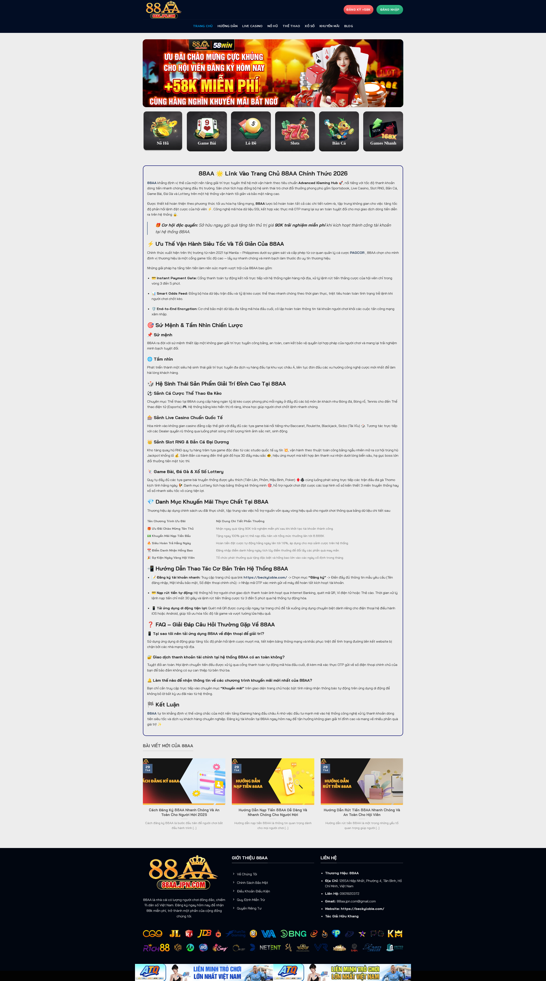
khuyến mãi (329, 26)
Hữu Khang (349, 916)
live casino (252, 26)
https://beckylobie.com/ (362, 908)
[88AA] (164, 9)
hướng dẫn (228, 26)
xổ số (310, 26)
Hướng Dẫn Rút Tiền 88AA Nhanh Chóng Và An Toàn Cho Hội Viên (362, 812)
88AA (354, 873)
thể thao (291, 26)
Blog (348, 26)
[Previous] (142, 799)
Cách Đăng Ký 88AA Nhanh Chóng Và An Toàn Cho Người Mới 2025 (184, 812)
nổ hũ (272, 26)
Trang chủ (203, 26)
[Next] (404, 799)
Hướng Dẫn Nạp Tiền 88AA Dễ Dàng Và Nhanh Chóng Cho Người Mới (273, 812)
